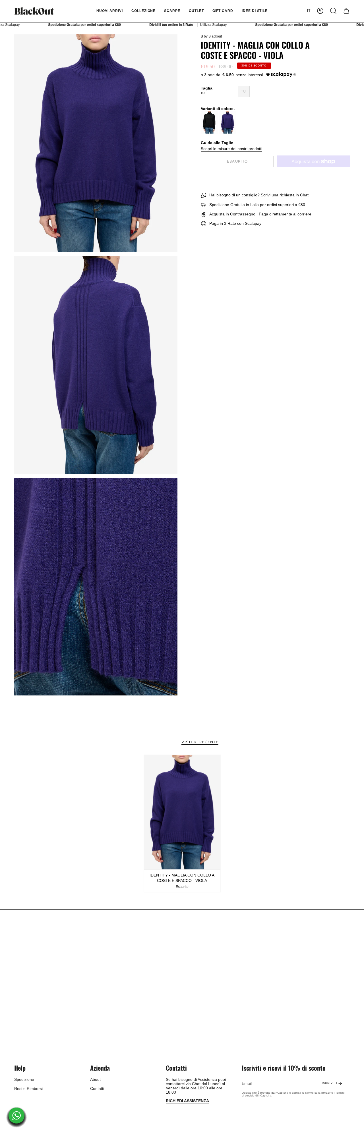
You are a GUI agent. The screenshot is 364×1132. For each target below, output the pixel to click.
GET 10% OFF (182, 587)
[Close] (260, 529)
